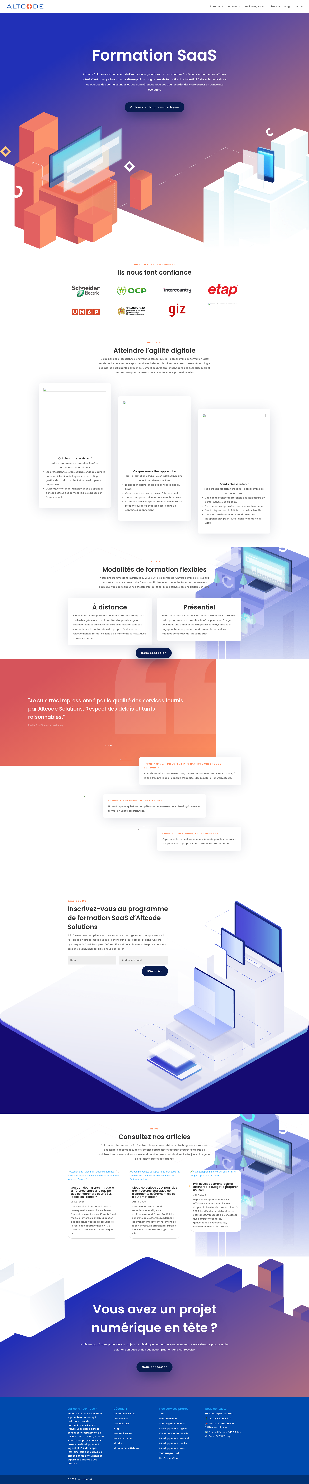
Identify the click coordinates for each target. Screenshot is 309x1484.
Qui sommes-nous (124, 1413)
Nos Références (122, 1433)
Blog (287, 6)
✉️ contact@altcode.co (219, 1413)
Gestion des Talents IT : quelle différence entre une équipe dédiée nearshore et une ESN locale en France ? (92, 1192)
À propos (215, 6)
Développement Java (172, 1448)
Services (233, 6)
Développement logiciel (173, 1428)
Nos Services (120, 1418)
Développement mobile (173, 1443)
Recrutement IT (168, 1418)
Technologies (253, 6)
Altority (117, 1443)
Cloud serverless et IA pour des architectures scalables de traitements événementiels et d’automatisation (154, 1192)
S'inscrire (155, 971)
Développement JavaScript (175, 1438)
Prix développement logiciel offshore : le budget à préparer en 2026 (215, 1187)
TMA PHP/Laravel (169, 1453)
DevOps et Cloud (169, 1458)
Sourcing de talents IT (172, 1423)
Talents (272, 6)
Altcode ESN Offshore (126, 1448)
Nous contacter (153, 653)
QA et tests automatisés (173, 1433)
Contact (299, 6)
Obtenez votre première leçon (154, 107)
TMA (161, 1413)
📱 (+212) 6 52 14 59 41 (218, 1418)
